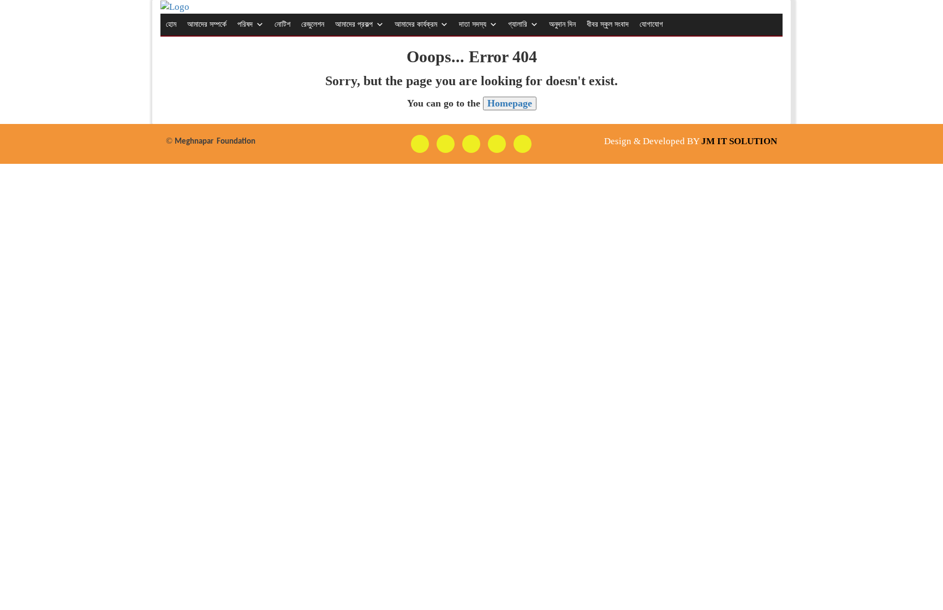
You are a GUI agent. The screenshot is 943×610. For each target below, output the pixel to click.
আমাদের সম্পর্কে (206, 24)
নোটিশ (282, 24)
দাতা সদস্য (472, 24)
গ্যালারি (517, 24)
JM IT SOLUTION (739, 141)
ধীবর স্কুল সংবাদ (608, 24)
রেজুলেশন (312, 24)
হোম (171, 24)
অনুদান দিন (562, 24)
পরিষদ (245, 24)
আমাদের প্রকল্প (354, 24)
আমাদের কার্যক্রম (416, 24)
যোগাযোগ (651, 24)
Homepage (509, 103)
